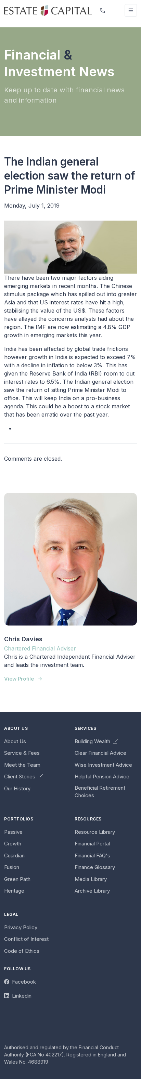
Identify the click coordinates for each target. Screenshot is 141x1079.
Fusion (11, 867)
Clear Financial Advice (100, 753)
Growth (12, 843)
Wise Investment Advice (103, 765)
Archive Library (92, 890)
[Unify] (48, 10)
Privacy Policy (20, 927)
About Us (15, 741)
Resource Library (95, 832)
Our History (17, 788)
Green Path (17, 879)
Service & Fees (22, 753)
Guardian (14, 855)
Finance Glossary (95, 867)
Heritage (14, 890)
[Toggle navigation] (131, 10)
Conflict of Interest (26, 939)
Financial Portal (92, 843)
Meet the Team (22, 765)
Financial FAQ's (92, 855)
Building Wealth (93, 741)
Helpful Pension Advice (102, 776)
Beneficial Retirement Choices (100, 792)
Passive (13, 832)
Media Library (91, 879)
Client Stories (20, 776)
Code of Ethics (21, 951)
